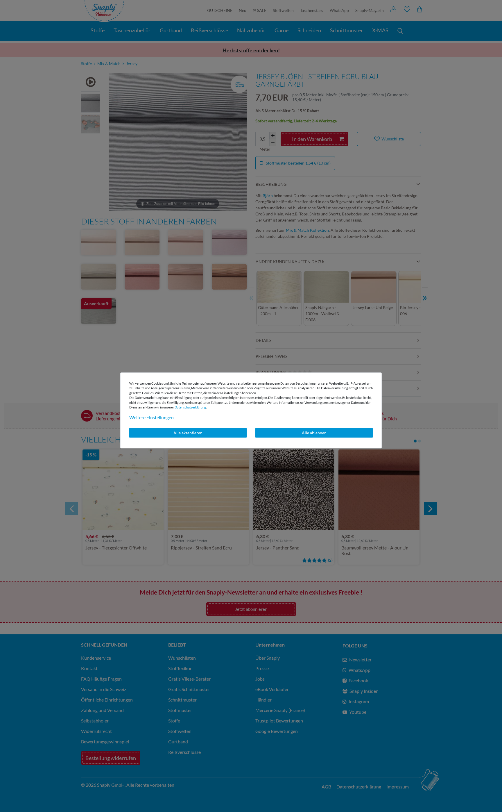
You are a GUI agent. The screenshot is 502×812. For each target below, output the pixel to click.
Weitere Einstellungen (151, 417)
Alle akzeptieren (187, 432)
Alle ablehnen (314, 432)
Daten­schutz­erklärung (190, 407)
